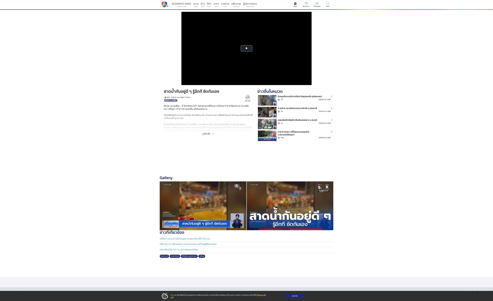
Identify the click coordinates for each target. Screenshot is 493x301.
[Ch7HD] (164, 4)
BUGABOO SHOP (181, 5)
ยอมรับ (295, 295)
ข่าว (203, 5)
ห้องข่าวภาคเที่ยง (171, 100)
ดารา (216, 5)
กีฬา (209, 5)
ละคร (196, 5)
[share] (248, 97)
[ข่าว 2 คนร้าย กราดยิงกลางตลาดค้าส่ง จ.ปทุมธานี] (267, 112)
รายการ (225, 5)
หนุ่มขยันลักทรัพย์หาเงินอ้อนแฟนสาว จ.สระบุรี (297, 120)
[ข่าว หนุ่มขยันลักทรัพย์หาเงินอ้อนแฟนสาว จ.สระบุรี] (267, 124)
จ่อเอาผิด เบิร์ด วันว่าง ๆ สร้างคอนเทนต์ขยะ (179, 250)
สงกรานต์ (164, 256)
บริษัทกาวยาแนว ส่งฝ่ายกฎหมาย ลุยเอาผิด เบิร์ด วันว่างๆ (185, 239)
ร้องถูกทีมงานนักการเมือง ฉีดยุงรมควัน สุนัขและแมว (300, 96)
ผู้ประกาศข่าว (250, 5)
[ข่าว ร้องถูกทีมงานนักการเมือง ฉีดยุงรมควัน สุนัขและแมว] (267, 100)
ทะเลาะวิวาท (175, 256)
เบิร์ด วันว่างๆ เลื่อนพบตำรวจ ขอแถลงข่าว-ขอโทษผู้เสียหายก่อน (188, 244)
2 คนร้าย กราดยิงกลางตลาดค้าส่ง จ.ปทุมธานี (297, 108)
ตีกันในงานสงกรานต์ (189, 256)
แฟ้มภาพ (236, 5)
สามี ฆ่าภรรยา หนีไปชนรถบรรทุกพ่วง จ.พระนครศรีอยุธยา (293, 133)
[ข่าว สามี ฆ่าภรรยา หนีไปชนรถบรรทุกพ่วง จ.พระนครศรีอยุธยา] (267, 135)
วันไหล (202, 256)
